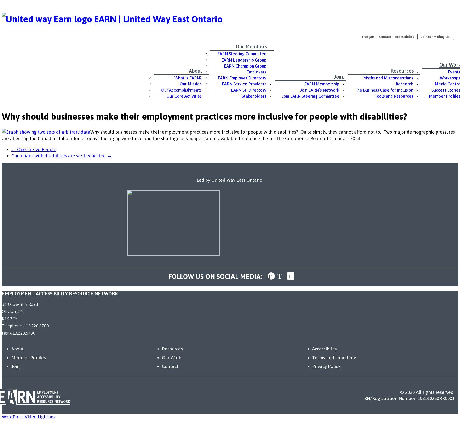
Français (368, 37)
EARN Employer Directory (242, 77)
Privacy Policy (326, 366)
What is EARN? (188, 77)
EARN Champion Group (245, 65)
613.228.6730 (22, 333)
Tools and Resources (393, 96)
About (195, 70)
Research (404, 83)
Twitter (281, 276)
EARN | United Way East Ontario (158, 19)
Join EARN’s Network (319, 90)
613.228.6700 (36, 325)
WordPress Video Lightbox (29, 416)
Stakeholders (254, 96)
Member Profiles (29, 357)
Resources (402, 70)
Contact (385, 37)
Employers (256, 71)
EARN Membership (321, 83)
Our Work (171, 357)
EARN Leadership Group (243, 59)
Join (338, 76)
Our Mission (191, 83)
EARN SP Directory (248, 90)
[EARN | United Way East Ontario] (47, 19)
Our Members (251, 46)
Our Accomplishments (181, 90)
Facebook (271, 276)
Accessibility (404, 37)
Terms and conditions (334, 357)
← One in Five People (34, 149)
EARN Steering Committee (241, 53)
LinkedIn (290, 276)
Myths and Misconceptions (388, 77)
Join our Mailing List (436, 37)
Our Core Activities (184, 96)
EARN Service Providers (244, 83)
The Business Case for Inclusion (384, 90)
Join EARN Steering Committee (310, 96)
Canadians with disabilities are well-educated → (62, 155)
